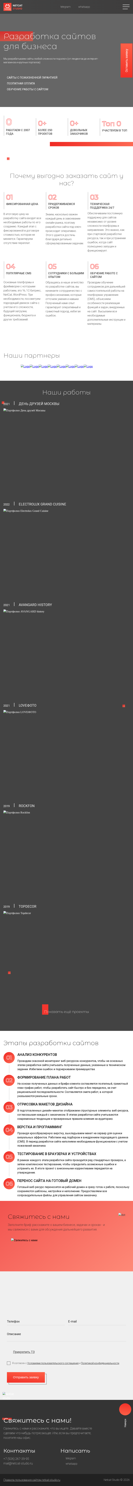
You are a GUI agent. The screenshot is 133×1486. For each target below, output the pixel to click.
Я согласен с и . (66, 1363)
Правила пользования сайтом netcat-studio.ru (31, 1480)
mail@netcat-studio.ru (18, 1463)
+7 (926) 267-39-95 (16, 1459)
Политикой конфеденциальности (100, 1363)
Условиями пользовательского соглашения (53, 1363)
